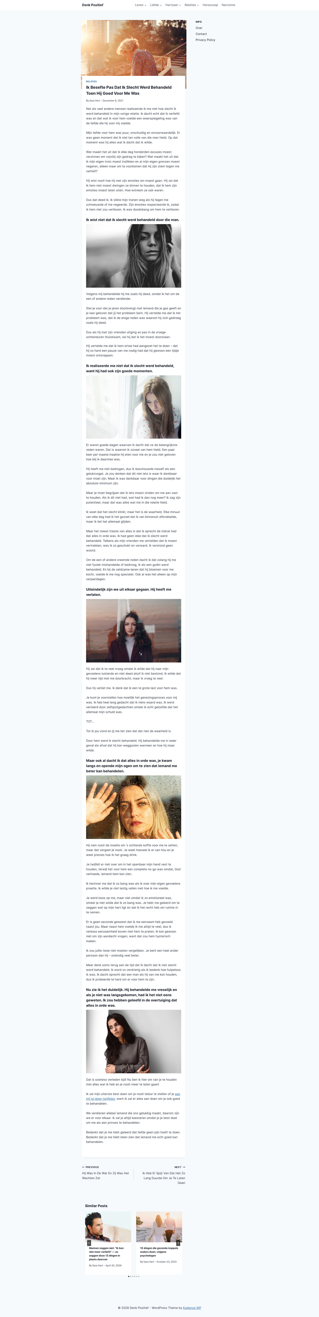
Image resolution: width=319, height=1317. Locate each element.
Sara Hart (94, 100)
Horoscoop (210, 5)
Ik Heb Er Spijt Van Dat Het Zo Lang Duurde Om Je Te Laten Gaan (164, 1175)
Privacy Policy (205, 40)
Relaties (91, 81)
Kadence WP (192, 1308)
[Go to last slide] (89, 1243)
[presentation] (108, 1226)
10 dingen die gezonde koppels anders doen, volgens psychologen (159, 1252)
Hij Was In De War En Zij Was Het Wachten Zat (105, 1173)
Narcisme (228, 5)
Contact (201, 34)
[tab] (128, 1276)
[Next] (178, 1243)
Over (199, 28)
